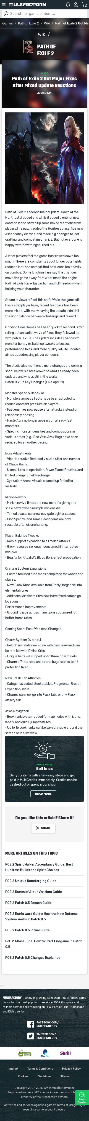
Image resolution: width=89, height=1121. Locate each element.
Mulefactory (27, 4)
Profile (75, 4)
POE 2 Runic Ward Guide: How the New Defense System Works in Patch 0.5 (41, 916)
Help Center (82, 1101)
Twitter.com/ (47, 1036)
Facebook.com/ (48, 1024)
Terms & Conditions (40, 1068)
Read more (43, 793)
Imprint (13, 1068)
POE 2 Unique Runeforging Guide (30, 881)
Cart (84, 4)
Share (46, 828)
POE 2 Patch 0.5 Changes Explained (32, 957)
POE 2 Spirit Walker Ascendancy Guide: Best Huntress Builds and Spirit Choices (39, 867)
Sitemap (65, 1076)
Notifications (68, 4)
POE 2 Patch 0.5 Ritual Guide (27, 930)
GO (6, 13)
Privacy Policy (71, 1068)
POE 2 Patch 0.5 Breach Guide (28, 903)
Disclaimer (44, 1076)
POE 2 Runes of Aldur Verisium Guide (33, 892)
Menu (4, 5)
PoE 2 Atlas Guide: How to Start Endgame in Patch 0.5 (43, 944)
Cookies (23, 1076)
